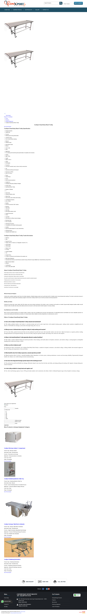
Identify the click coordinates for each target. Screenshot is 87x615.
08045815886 (7, 601)
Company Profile (17, 9)
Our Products (28, 9)
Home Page (7, 9)
